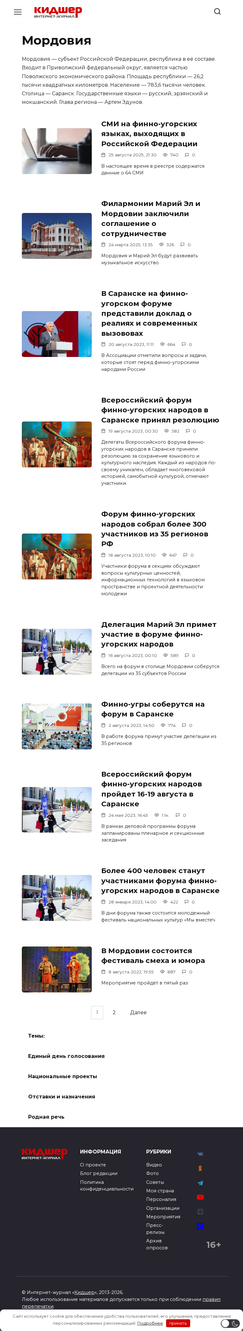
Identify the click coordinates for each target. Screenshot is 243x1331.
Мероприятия (163, 1217)
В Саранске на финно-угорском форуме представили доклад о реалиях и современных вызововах (149, 313)
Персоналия (161, 1199)
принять (178, 1323)
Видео (154, 1165)
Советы (155, 1182)
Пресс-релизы (155, 1228)
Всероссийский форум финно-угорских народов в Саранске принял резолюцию (160, 410)
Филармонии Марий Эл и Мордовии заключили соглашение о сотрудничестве (150, 218)
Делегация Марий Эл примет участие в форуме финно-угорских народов (158, 634)
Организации (162, 1208)
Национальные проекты (62, 1076)
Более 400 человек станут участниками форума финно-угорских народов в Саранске (160, 880)
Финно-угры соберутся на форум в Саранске (153, 709)
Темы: (36, 1036)
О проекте (93, 1165)
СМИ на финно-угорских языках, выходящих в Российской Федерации (149, 133)
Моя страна (160, 1191)
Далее (138, 1012)
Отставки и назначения (61, 1097)
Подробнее (150, 1323)
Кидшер (84, 1292)
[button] (230, 1323)
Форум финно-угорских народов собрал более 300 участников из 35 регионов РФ (154, 528)
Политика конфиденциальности (107, 1185)
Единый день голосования (66, 1056)
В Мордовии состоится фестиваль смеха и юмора (153, 955)
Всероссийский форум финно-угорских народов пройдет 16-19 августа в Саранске (151, 789)
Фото (152, 1173)
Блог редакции (98, 1173)
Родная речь (46, 1117)
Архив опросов (157, 1244)
